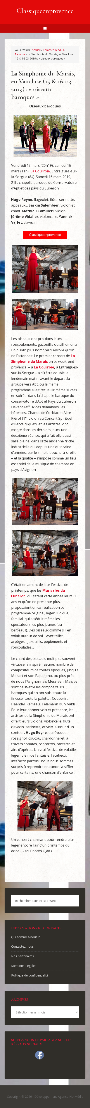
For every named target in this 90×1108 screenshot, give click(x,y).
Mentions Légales (23, 966)
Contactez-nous (22, 946)
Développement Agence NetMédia (58, 1096)
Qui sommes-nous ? (25, 937)
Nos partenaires (22, 956)
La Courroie (40, 171)
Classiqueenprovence (45, 11)
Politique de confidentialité (29, 975)
